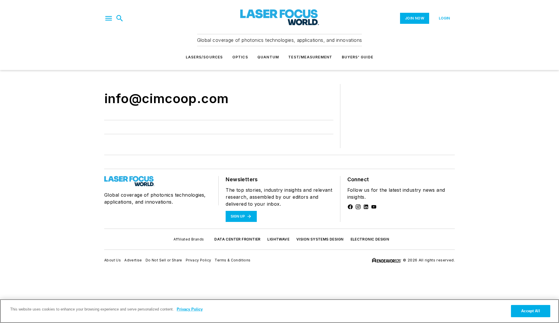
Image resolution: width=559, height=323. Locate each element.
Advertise (133, 260)
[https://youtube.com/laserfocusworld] (374, 207)
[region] (279, 311)
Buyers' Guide (358, 57)
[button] (108, 18)
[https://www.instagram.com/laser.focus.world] (358, 207)
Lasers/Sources (204, 57)
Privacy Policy (198, 260)
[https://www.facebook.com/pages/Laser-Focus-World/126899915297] (350, 207)
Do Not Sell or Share (164, 260)
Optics (240, 57)
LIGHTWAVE (278, 239)
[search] (119, 18)
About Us (112, 260)
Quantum (268, 57)
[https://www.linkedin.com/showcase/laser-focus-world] (366, 207)
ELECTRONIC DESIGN (370, 239)
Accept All (530, 311)
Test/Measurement (310, 57)
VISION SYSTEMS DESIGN (319, 239)
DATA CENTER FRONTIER (237, 239)
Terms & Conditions (232, 260)
